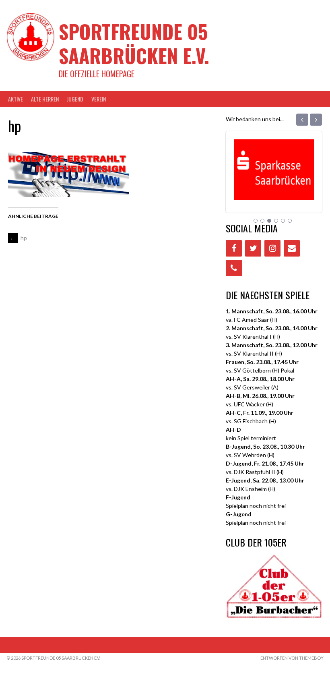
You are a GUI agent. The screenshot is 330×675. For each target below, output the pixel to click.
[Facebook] (234, 248)
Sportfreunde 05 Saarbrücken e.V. (134, 43)
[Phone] (234, 268)
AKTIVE (15, 99)
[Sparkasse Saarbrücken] (274, 189)
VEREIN (98, 99)
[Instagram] (272, 248)
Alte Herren (45, 99)
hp (18, 237)
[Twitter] (253, 248)
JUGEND (75, 99)
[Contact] (292, 248)
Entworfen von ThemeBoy (292, 658)
